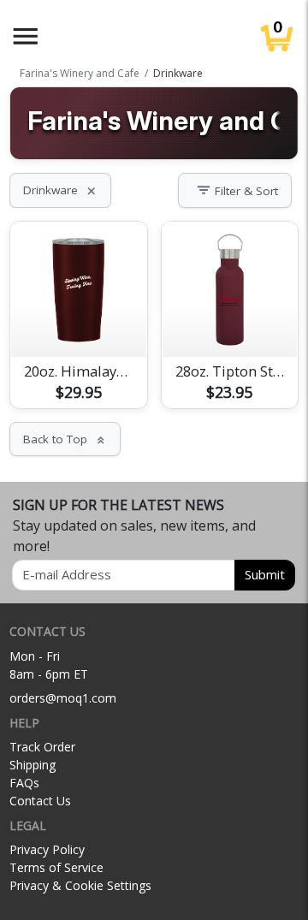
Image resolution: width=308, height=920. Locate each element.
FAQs (24, 783)
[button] (25, 36)
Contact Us (40, 800)
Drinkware (60, 190)
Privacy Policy (47, 849)
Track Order (42, 747)
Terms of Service (56, 867)
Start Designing (78, 323)
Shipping (32, 765)
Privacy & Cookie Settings (80, 885)
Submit (265, 574)
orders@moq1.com (62, 698)
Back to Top (65, 439)
